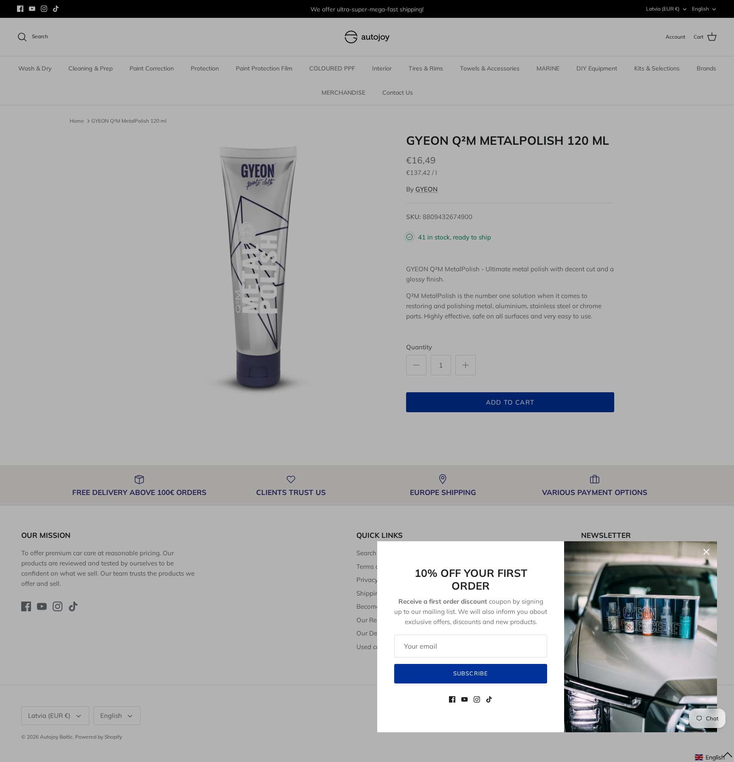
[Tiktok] (489, 699)
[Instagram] (477, 699)
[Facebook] (452, 699)
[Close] (706, 552)
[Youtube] (464, 699)
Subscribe (470, 673)
